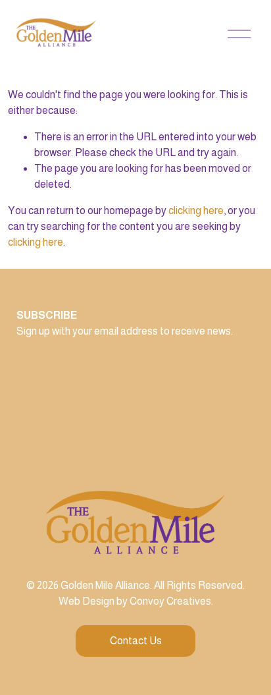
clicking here (196, 210)
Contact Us (136, 640)
